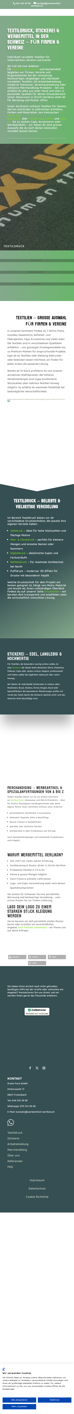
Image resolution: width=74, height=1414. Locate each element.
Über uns (13, 1155)
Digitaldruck (18, 553)
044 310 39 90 (20, 1101)
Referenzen (15, 1161)
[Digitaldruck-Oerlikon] (37, 457)
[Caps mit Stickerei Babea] (37, 477)
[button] (17, 957)
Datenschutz (37, 1189)
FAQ (10, 1167)
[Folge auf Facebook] (30, 1068)
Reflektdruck (18, 562)
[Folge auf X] (37, 1068)
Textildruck (19, 69)
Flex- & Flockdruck (22, 539)
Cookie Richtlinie (37, 1197)
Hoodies (48, 118)
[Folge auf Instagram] (44, 1068)
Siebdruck (16, 531)
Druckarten (51, 591)
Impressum (37, 1180)
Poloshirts (35, 118)
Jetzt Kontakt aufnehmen (32, 927)
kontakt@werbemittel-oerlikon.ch (35, 1112)
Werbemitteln (17, 800)
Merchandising (17, 1150)
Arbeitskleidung (18, 1144)
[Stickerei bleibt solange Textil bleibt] (37, 470)
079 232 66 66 (28, 1106)
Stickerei (33, 69)
